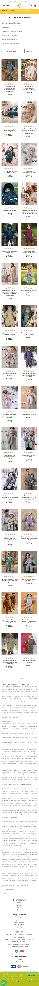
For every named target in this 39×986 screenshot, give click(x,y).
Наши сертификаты (19, 922)
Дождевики (5, 27)
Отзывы (19, 910)
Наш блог (19, 908)
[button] (4, 983)
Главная (4, 11)
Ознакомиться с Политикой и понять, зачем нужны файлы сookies (22, 983)
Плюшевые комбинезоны (10, 43)
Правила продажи (19, 925)
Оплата (19, 903)
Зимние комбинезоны (9, 39)
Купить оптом (20, 920)
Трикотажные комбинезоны (11, 23)
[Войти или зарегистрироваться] (7, 5)
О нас (19, 918)
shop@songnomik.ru (25, 944)
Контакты (19, 927)
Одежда (12, 11)
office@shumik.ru (23, 947)
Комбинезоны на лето (9, 35)
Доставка (19, 905)
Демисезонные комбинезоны (12, 31)
